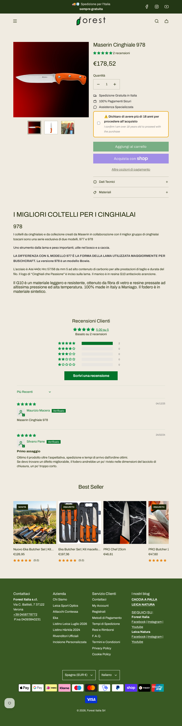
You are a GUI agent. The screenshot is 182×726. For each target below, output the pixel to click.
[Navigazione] (15, 21)
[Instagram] (157, 6)
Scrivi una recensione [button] (91, 376)
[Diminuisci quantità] (98, 84)
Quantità (99, 75)
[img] (26, 404)
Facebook (139, 622)
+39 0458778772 (25, 614)
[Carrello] (166, 21)
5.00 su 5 (102, 329)
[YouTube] (166, 6)
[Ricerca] (157, 21)
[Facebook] (147, 6)
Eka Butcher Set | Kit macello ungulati (78, 550)
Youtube (137, 627)
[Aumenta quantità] (115, 84)
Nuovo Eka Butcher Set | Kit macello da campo (32, 550)
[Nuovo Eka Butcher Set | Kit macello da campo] (34, 522)
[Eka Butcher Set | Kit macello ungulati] (79, 522)
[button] (16, 79)
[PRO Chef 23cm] (124, 522)
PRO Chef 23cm (114, 549)
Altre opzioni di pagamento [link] (131, 169)
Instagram (155, 622)
